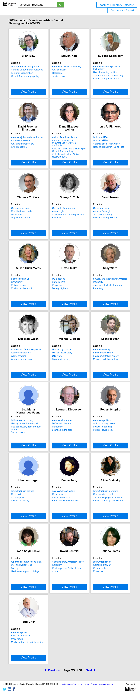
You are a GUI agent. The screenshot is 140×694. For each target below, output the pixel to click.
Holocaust (57, 73)
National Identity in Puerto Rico (108, 147)
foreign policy (61, 349)
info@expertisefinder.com (71, 684)
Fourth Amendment (63, 208)
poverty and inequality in (110, 279)
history (101, 349)
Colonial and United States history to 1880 (65, 155)
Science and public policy (106, 78)
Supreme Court (20, 208)
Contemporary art (102, 565)
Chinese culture (60, 494)
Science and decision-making (108, 75)
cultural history (102, 208)
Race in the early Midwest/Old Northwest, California (64, 143)
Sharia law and (20, 279)
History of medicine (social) (24, 423)
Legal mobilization (20, 217)
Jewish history (59, 76)
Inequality (98, 282)
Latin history (22, 420)
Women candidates (21, 353)
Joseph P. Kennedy (102, 214)
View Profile (28, 91)
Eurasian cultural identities (65, 500)
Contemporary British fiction (66, 568)
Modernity (57, 427)
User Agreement (106, 684)
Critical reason (18, 285)
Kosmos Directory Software (117, 5)
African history (64, 137)
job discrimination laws (28, 137)
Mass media (17, 639)
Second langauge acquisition (107, 497)
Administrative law (20, 140)
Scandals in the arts (62, 430)
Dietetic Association (26, 562)
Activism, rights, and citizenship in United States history (69, 150)
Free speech (17, 214)
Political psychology (103, 430)
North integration (25, 66)
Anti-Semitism (59, 70)
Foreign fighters (60, 288)
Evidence (57, 217)
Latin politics (22, 491)
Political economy (20, 500)
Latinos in (100, 140)
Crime (55, 571)
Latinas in (100, 137)
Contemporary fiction (68, 562)
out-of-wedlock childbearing (107, 285)
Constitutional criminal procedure (69, 214)
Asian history (63, 491)
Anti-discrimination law (22, 144)
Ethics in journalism (20, 635)
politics (102, 420)
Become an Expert (122, 10)
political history (62, 353)
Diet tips (15, 568)
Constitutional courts (21, 211)
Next (89, 670)
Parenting (98, 288)
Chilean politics (19, 497)
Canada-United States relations (27, 70)
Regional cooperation (22, 73)
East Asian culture (61, 497)
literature (62, 420)
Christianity (16, 282)
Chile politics (17, 494)
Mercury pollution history (105, 359)
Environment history (103, 353)
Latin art (102, 562)
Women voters (18, 356)
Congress (57, 285)
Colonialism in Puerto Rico (106, 144)
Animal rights (58, 211)
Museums (98, 571)
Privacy (94, 684)
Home (86, 684)
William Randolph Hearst (105, 217)
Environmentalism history (106, 356)
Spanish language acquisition (108, 500)
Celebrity (57, 565)
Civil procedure (19, 147)
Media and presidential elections (27, 642)
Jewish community (66, 66)
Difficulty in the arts (61, 423)
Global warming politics (105, 72)
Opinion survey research (105, 423)
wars (57, 356)
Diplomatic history (61, 359)
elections (58, 279)
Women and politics (26, 349)
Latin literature (105, 491)
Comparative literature (104, 494)
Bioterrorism (58, 282)
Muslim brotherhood (21, 288)
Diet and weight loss (21, 565)
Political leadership (103, 427)
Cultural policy (100, 568)
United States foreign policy (25, 76)
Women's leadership (21, 359)
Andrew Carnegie (102, 211)
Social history (18, 432)
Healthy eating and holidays (25, 571)
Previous (54, 670)
